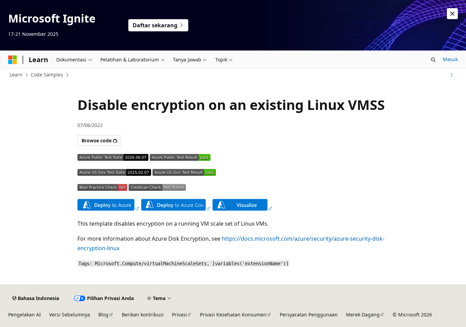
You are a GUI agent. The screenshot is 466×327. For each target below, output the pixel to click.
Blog (103, 314)
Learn (16, 74)
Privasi (179, 314)
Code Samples (47, 74)
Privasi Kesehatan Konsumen (233, 314)
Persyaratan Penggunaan (309, 314)
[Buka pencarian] (433, 60)
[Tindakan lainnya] (452, 75)
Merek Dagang (363, 314)
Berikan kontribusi (143, 314)
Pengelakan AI (24, 314)
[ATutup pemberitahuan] (452, 13)
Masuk (450, 59)
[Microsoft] (12, 59)
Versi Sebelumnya (69, 314)
